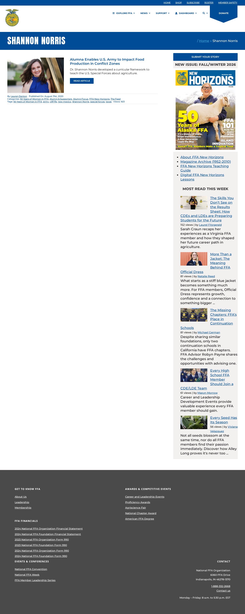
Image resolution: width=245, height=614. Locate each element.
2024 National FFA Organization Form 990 (42, 550)
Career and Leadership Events (144, 496)
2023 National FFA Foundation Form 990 (41, 545)
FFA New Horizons (99, 99)
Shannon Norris (80, 101)
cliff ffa (53, 101)
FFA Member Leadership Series (35, 580)
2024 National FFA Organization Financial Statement (49, 528)
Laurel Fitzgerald (210, 224)
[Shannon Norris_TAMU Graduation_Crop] (35, 59)
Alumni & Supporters (61, 99)
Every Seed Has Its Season (223, 420)
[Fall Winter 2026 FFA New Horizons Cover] (205, 70)
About (202, 157)
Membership (23, 507)
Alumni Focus (80, 99)
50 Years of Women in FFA (34, 99)
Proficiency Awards (137, 502)
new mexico (64, 101)
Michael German (209, 332)
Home (204, 41)
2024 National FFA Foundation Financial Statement (48, 534)
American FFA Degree (139, 518)
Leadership (22, 502)
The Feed (116, 99)
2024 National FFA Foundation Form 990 (41, 556)
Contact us (223, 590)
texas (109, 101)
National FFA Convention (31, 569)
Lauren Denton (19, 96)
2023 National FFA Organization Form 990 (42, 539)
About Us (21, 496)
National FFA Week (27, 574)
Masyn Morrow (207, 393)
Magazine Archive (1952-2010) (205, 162)
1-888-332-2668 (220, 586)
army (46, 101)
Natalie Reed (206, 276)
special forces (97, 101)
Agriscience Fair (135, 507)
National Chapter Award (140, 513)
